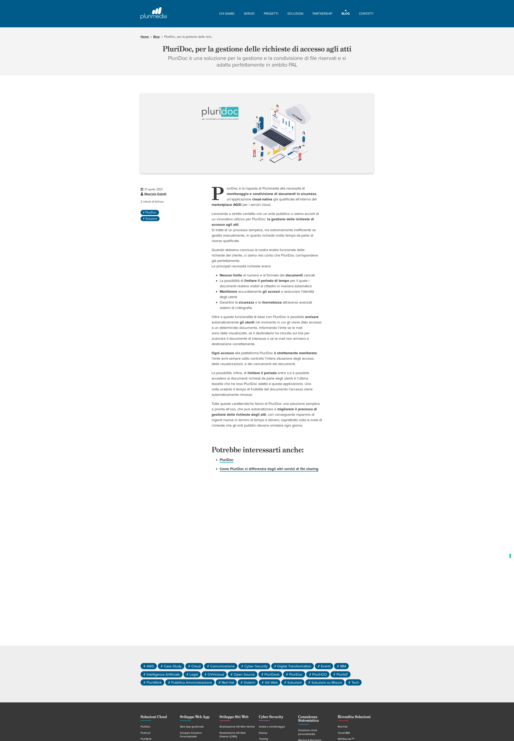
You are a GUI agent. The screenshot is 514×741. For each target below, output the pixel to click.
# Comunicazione (221, 666)
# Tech (353, 682)
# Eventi (324, 666)
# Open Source (242, 674)
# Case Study (171, 666)
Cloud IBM (344, 733)
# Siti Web (270, 682)
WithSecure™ (346, 739)
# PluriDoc (150, 212)
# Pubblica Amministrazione (190, 682)
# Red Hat (226, 682)
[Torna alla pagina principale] (154, 13)
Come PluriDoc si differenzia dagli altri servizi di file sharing (269, 469)
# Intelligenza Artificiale (161, 674)
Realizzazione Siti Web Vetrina (237, 726)
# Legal (192, 674)
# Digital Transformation (292, 666)
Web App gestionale (192, 726)
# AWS (148, 666)
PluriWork (146, 739)
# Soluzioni (150, 218)
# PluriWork (152, 682)
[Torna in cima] (503, 730)
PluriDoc (227, 460)
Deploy (263, 733)
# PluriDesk (270, 674)
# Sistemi (248, 682)
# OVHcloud (214, 674)
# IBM (341, 666)
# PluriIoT (340, 674)
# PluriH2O (318, 674)
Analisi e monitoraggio (272, 726)
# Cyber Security (254, 666)
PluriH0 (145, 733)
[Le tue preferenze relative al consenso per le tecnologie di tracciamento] (510, 556)
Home (145, 37)
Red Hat (342, 726)
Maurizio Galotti (155, 194)
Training (263, 739)
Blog (156, 37)
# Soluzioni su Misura (325, 682)
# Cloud (194, 666)
